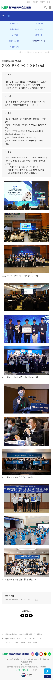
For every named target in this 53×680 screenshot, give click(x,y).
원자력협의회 (39, 29)
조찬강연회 (38, 35)
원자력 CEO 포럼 (14, 41)
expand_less (47, 676)
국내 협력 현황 (38, 23)
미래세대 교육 (14, 47)
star (47, 671)
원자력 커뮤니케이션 (38, 41)
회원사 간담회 (14, 29)
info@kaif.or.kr (27, 664)
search (45, 7)
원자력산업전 (14, 23)
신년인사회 (14, 35)
